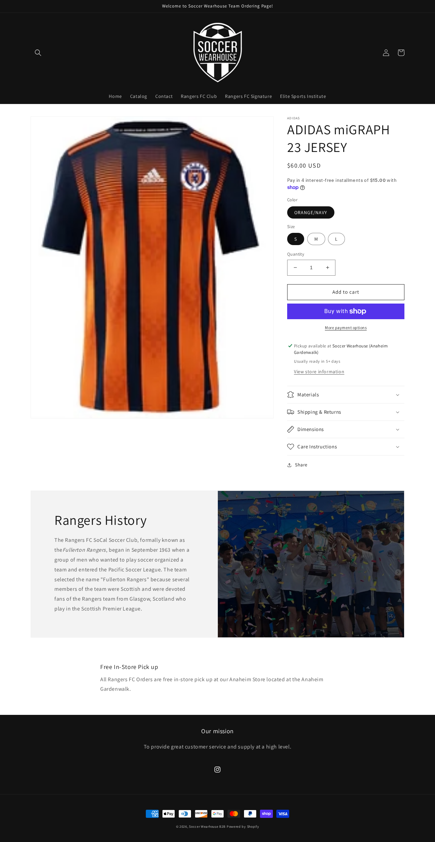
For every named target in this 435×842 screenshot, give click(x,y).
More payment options (346, 327)
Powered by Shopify (243, 826)
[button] (38, 52)
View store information (319, 371)
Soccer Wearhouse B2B (207, 826)
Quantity (295, 254)
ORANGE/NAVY (310, 212)
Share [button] (301, 465)
